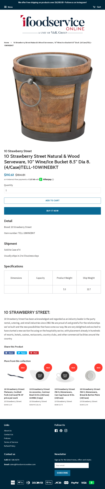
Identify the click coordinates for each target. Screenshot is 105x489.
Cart (99, 7)
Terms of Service (11, 442)
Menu (10, 7)
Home (6, 43)
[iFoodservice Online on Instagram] (65, 431)
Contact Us (8, 434)
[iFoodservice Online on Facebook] (56, 431)
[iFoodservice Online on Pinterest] (60, 431)
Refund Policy (9, 446)
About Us (8, 430)
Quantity (8, 185)
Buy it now (52, 211)
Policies (7, 438)
